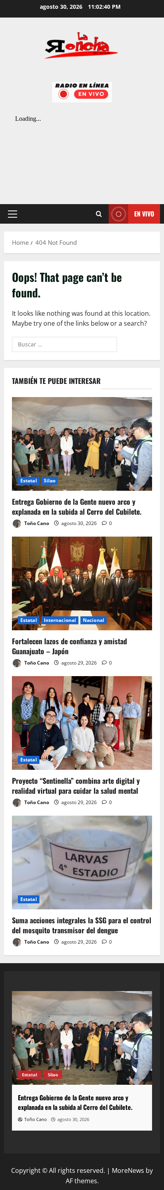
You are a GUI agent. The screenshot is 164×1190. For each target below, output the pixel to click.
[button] (12, 214)
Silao (50, 480)
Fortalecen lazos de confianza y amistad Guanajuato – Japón (69, 646)
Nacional (93, 620)
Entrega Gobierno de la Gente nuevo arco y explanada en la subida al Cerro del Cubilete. (76, 506)
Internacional (60, 620)
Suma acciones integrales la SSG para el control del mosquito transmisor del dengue (81, 925)
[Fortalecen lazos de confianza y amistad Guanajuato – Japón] (82, 583)
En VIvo (144, 213)
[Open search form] (99, 214)
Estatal (28, 480)
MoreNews (128, 1170)
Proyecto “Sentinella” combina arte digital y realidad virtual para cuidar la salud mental (76, 785)
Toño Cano (36, 523)
